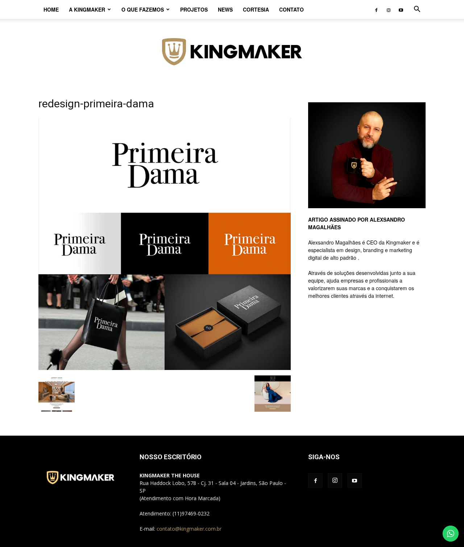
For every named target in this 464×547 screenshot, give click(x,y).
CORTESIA (256, 9)
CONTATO (291, 9)
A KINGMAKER (87, 9)
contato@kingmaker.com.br (189, 528)
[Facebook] (376, 9)
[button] (417, 10)
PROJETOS (194, 9)
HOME (51, 9)
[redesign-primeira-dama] (164, 367)
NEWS (225, 9)
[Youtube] (400, 9)
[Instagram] (388, 9)
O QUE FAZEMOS (142, 9)
